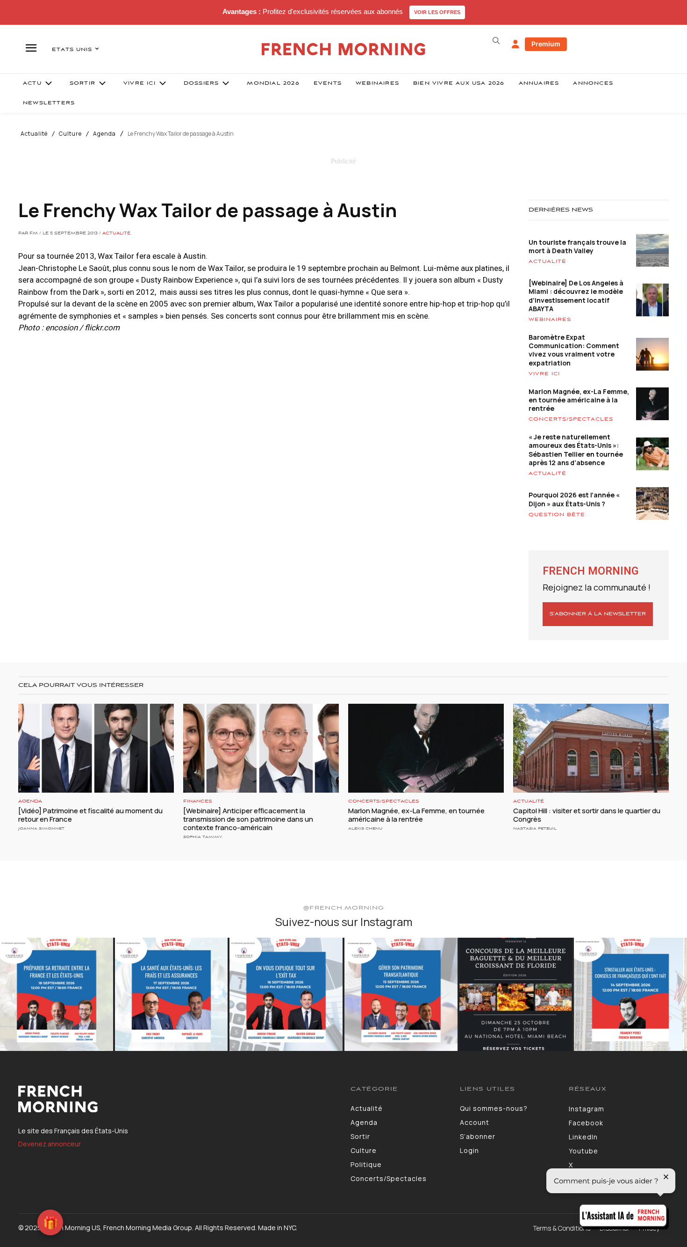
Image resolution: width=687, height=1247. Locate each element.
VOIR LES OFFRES (437, 12)
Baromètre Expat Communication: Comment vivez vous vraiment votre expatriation (574, 350)
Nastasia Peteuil (535, 828)
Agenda (104, 134)
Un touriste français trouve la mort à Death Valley (577, 246)
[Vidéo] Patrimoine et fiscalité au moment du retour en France (90, 815)
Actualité (34, 134)
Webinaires (550, 319)
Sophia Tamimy (202, 837)
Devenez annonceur (49, 1143)
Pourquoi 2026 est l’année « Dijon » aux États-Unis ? (574, 499)
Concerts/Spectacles (571, 419)
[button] (496, 41)
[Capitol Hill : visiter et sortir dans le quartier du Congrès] (591, 748)
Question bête (557, 515)
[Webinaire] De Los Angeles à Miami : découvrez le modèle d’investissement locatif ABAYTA (576, 295)
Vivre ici (544, 374)
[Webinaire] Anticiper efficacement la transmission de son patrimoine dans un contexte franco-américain (248, 819)
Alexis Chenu (365, 828)
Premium (545, 44)
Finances (197, 801)
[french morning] (343, 49)
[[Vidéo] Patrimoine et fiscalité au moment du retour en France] (96, 748)
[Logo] (177, 1099)
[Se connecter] (515, 44)
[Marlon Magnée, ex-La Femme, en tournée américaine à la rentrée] (426, 748)
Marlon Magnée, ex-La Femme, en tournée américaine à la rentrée (579, 400)
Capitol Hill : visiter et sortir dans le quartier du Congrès (586, 815)
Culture (70, 134)
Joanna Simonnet (41, 828)
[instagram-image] (56, 994)
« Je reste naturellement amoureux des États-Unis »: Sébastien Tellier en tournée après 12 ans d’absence (576, 449)
